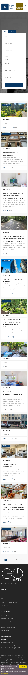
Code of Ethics (4, 662)
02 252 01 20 (4, 639)
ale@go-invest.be (6, 636)
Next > (20, 560)
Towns (7, 57)
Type (6, 36)
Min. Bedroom (9, 63)
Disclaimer (3, 655)
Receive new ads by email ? (9, 602)
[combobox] (14, 39)
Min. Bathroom (10, 70)
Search (14, 85)
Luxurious (7, 618)
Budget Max (9, 50)
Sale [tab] (5, 31)
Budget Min (8, 43)
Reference (8, 77)
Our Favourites (5, 615)
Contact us (4, 605)
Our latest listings (6, 621)
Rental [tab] (12, 31)
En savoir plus (4, 673)
